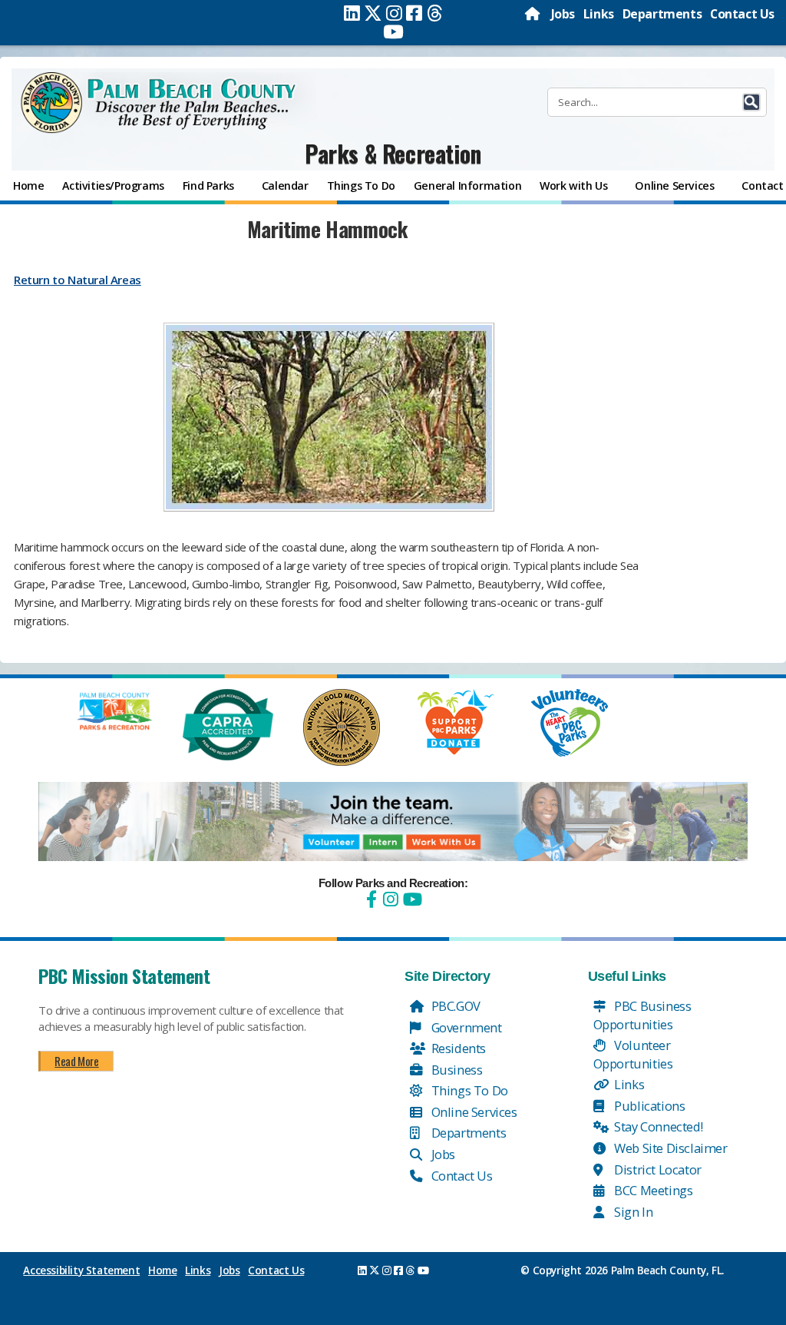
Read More (76, 1060)
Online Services (472, 1112)
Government (465, 1027)
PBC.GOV (454, 1006)
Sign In (632, 1212)
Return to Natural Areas (77, 279)
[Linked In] (352, 13)
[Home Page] (533, 13)
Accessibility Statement (81, 1270)
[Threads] (435, 13)
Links (598, 13)
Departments (662, 13)
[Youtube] (393, 31)
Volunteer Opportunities (633, 1054)
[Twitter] (373, 13)
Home (162, 1270)
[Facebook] (414, 13)
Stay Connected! (657, 1126)
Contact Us (742, 13)
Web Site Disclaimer (670, 1148)
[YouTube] (410, 899)
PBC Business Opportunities (642, 1015)
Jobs (563, 13)
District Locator (657, 1169)
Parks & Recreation (393, 153)
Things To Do (468, 1090)
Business (455, 1069)
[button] (751, 102)
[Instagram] (394, 13)
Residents (457, 1048)
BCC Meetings (652, 1190)
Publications (648, 1106)
